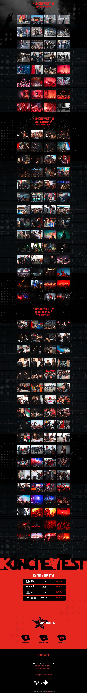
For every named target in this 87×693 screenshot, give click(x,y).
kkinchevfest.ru (48, 691)
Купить (59, 592)
